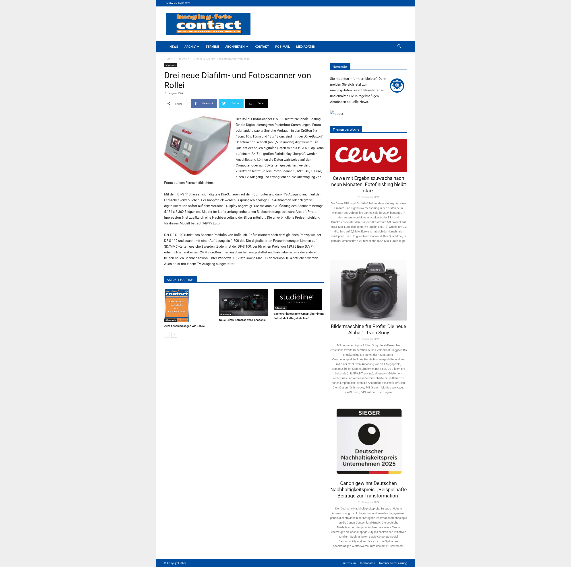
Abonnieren (235, 46)
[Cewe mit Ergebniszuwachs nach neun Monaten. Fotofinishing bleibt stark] (368, 155)
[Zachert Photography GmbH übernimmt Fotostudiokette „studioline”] (299, 299)
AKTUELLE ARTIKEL (180, 279)
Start (169, 59)
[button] (399, 47)
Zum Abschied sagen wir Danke (184, 326)
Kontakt (262, 46)
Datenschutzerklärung (393, 563)
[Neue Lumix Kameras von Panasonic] (244, 302)
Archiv (190, 46)
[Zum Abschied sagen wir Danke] (189, 305)
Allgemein (183, 59)
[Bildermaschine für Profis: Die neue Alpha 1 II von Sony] (368, 287)
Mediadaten (305, 46)
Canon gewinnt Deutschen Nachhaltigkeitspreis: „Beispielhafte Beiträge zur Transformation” (368, 490)
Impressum (349, 563)
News (174, 46)
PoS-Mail (282, 46)
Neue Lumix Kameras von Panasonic (242, 320)
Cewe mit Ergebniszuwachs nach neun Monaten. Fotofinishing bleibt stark (368, 184)
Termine (212, 46)
